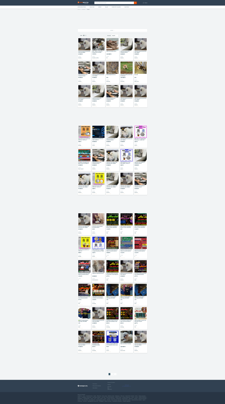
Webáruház (110, 389)
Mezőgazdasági (125, 398)
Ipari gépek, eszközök (96, 397)
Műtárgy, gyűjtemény (126, 397)
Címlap (79, 9)
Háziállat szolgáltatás (126, 401)
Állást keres (131, 398)
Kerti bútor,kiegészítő (110, 397)
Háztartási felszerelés (142, 398)
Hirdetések (83, 9)
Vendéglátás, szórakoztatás (86, 397)
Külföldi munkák (118, 397)
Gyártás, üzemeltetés (111, 398)
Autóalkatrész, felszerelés (117, 401)
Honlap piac (80, 401)
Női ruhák (103, 397)
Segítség (109, 384)
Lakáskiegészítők (86, 398)
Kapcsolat (109, 386)
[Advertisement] (112, 19)
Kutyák (136, 397)
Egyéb (92, 398)
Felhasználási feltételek (97, 385)
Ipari (95, 398)
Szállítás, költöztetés (142, 397)
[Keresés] (135, 3)
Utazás (132, 397)
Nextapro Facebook (111, 382)
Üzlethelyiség (118, 398)
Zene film (85, 401)
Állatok (88, 9)
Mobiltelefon (80, 398)
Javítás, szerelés (100, 398)
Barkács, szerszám (108, 401)
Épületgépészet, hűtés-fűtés (93, 401)
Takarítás (135, 398)
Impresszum (95, 383)
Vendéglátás (101, 401)
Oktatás (79, 397)
